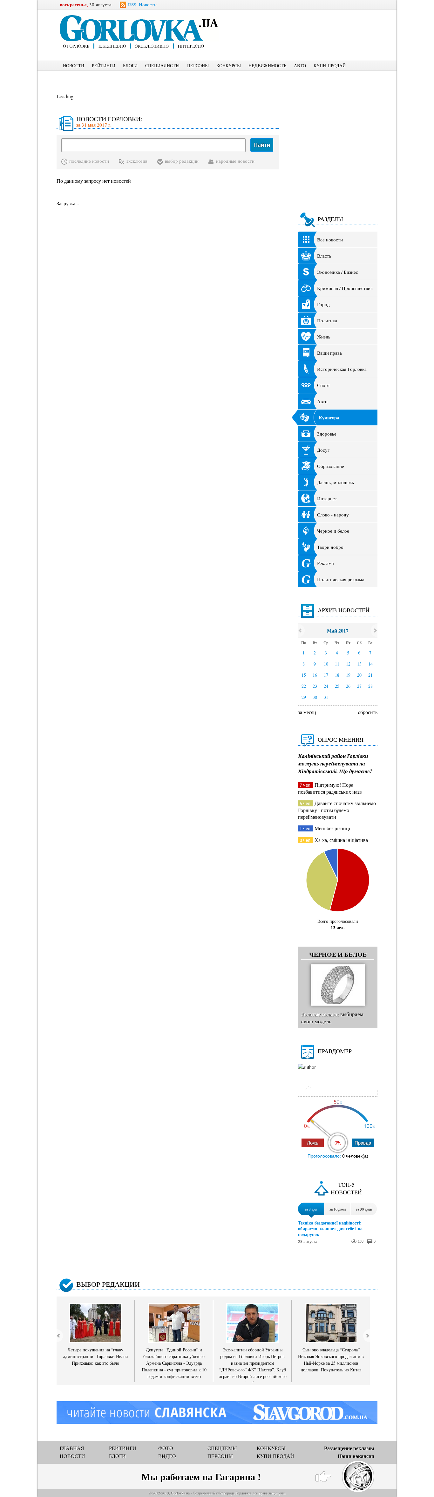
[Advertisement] (308, 24)
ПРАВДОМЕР (335, 1051)
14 (370, 664)
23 (315, 686)
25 (337, 686)
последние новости (89, 161)
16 (315, 675)
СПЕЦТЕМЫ (222, 1448)
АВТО (300, 65)
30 (315, 697)
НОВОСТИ (73, 65)
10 (326, 664)
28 (370, 686)
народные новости (235, 161)
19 (348, 675)
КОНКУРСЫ (228, 65)
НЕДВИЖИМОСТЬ (267, 65)
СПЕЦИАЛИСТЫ (162, 65)
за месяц (307, 712)
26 (348, 686)
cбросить (367, 712)
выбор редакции (182, 161)
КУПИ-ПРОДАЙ (330, 65)
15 (304, 675)
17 (326, 675)
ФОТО (165, 1448)
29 (304, 697)
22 (304, 686)
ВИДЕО (167, 1456)
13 (359, 664)
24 (326, 686)
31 (326, 697)
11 (337, 664)
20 (359, 675)
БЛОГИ (130, 65)
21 (370, 675)
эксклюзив (136, 161)
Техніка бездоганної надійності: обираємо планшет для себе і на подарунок (330, 1229)
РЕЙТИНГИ (103, 65)
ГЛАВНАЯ (72, 1448)
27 (359, 686)
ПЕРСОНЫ (198, 65)
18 (337, 675)
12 (348, 664)
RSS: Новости (142, 4)
